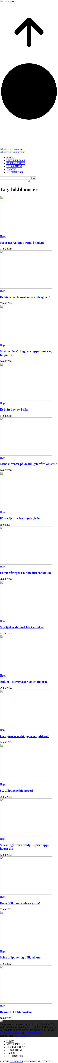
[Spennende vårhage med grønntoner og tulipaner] (26, 342)
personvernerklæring (10, 1032)
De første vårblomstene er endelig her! (25, 297)
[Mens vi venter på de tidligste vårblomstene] (26, 454)
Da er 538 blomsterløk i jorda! (20, 903)
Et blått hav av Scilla (14, 409)
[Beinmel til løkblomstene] (26, 1002)
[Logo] (6, 152)
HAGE (10, 157)
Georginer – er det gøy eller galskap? (24, 736)
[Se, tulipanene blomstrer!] (26, 781)
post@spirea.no (21, 1035)
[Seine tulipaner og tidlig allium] (26, 948)
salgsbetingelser (33, 1032)
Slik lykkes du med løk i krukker (22, 627)
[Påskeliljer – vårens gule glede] (26, 509)
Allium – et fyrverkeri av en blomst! (23, 681)
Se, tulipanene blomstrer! (16, 790)
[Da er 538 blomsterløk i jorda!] (26, 893)
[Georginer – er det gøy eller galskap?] (26, 727)
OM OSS (11, 169)
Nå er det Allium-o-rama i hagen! (22, 242)
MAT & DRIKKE (15, 160)
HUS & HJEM (14, 166)
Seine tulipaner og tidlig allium (20, 957)
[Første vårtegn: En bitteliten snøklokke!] (26, 563)
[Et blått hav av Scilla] (26, 400)
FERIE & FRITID (15, 163)
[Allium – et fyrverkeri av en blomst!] (26, 672)
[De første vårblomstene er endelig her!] (26, 287)
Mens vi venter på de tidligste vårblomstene (28, 464)
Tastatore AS (16, 1061)
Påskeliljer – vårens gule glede (19, 518)
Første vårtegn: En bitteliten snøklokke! (26, 572)
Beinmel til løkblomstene (16, 1012)
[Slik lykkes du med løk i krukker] (26, 618)
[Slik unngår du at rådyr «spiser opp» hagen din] (26, 835)
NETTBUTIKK (14, 172)
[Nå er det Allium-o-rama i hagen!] (26, 233)
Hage (2, 236)
